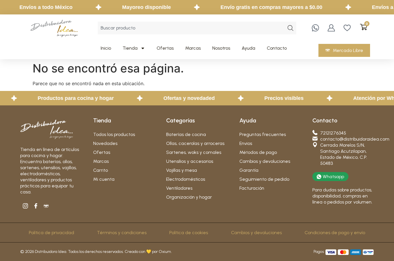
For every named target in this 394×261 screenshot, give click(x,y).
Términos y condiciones (122, 232)
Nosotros (221, 48)
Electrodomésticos (185, 179)
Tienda (130, 48)
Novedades (105, 143)
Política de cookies (188, 232)
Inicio (106, 48)
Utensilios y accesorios (189, 161)
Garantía (248, 170)
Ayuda (248, 48)
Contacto (277, 48)
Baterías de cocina (186, 134)
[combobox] (191, 28)
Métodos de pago (258, 152)
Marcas (193, 48)
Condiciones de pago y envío (335, 232)
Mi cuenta (104, 179)
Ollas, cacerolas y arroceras (195, 143)
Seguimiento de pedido (264, 179)
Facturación (251, 188)
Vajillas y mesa (181, 170)
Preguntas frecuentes (262, 134)
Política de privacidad (51, 232)
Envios (245, 143)
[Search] (290, 28)
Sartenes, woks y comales (193, 152)
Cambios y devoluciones (264, 161)
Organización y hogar (189, 197)
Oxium (165, 251)
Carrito (100, 170)
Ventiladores (179, 188)
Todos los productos (114, 134)
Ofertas (165, 48)
